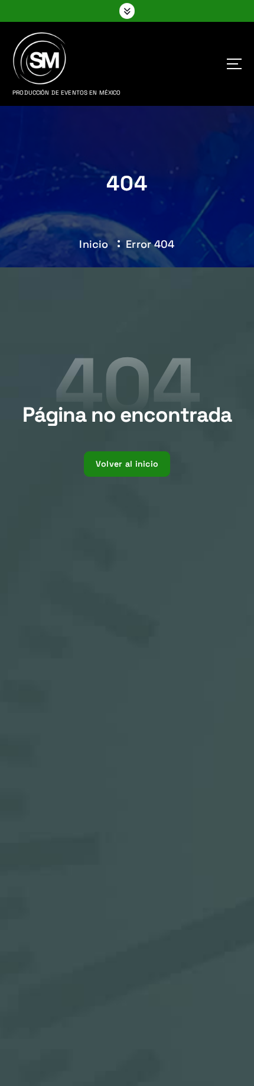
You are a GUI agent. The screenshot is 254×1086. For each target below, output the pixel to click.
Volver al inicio (127, 463)
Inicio (93, 244)
